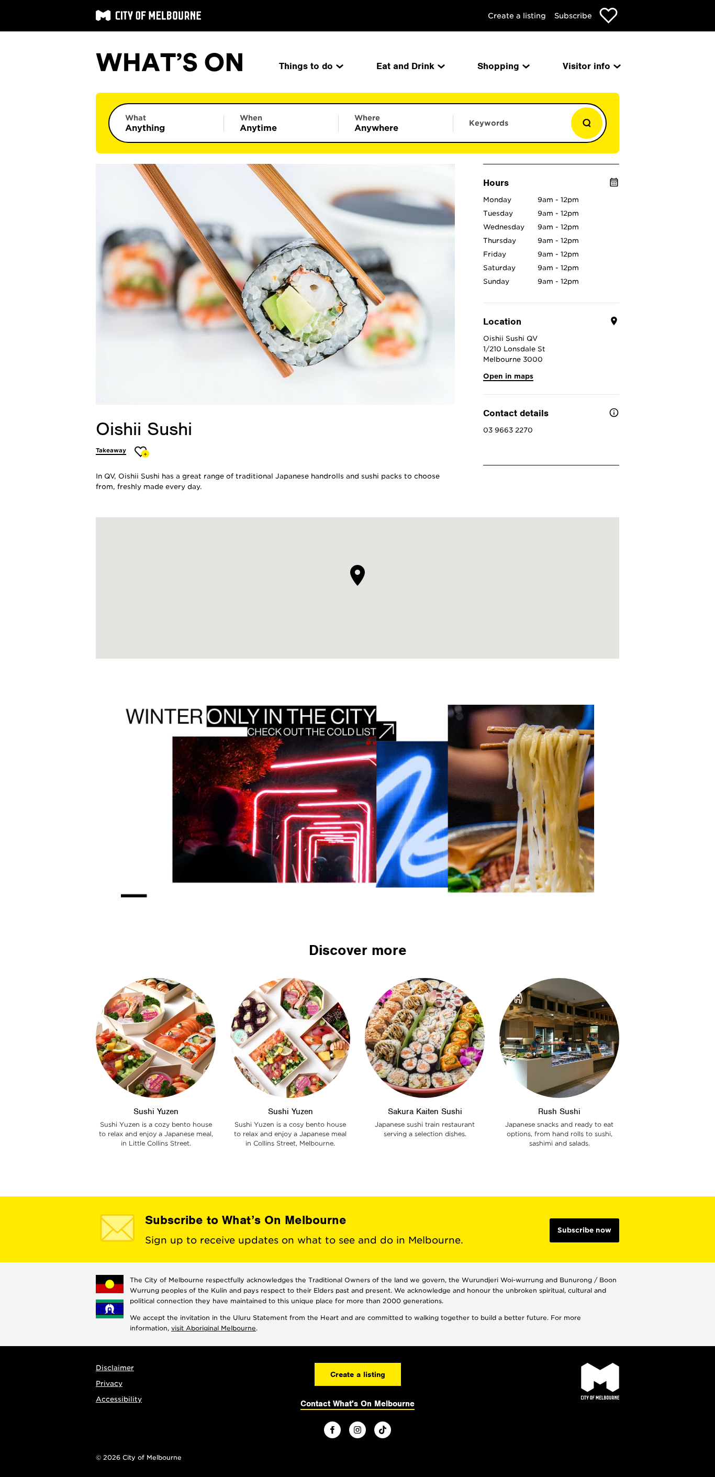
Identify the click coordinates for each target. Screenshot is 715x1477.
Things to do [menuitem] (306, 66)
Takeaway (111, 450)
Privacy (109, 1383)
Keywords (488, 123)
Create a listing (517, 16)
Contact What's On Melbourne (357, 1403)
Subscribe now (584, 1230)
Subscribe (573, 16)
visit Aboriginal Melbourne (213, 1328)
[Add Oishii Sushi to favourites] (142, 452)
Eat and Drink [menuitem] (405, 66)
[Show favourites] (608, 15)
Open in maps (508, 376)
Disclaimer (115, 1368)
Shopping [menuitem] (498, 66)
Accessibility (119, 1399)
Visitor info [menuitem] (586, 66)
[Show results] (586, 123)
